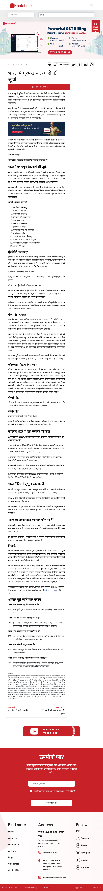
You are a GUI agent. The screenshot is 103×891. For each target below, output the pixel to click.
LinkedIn (84, 860)
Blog (10, 857)
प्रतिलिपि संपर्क (61, 64)
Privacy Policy (31, 887)
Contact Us (13, 870)
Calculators (13, 863)
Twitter (83, 845)
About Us (12, 838)
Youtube (84, 867)
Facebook (85, 838)
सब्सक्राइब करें (51, 803)
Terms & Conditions (10, 887)
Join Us (12, 851)
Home (11, 831)
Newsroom (13, 844)
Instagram (85, 852)
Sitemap (47, 887)
